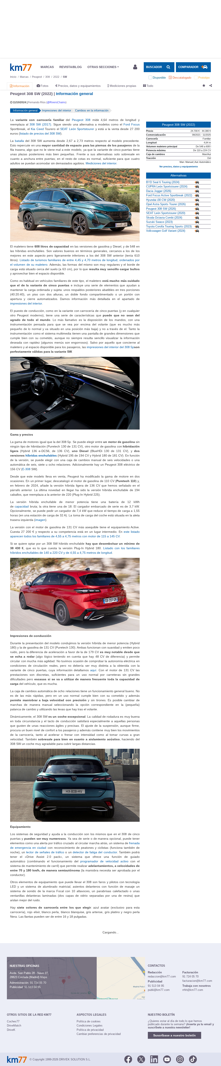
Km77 (21, 67)
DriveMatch (14, 1025)
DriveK (11, 1029)
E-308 (26, 469)
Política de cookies (89, 1021)
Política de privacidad (90, 1029)
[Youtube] (167, 1059)
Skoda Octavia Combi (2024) (164, 217)
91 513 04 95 (32, 987)
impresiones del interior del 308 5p (110, 347)
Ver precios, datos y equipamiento (178, 166)
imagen (40, 520)
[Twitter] (141, 1059)
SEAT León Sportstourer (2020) (165, 213)
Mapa (43, 977)
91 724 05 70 (38, 982)
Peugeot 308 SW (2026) (161, 208)
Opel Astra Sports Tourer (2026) (166, 204)
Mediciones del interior (101, 163)
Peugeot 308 (81, 120)
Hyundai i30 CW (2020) (160, 199)
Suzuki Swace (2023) (159, 222)
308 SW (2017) (40, 124)
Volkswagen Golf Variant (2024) (165, 230)
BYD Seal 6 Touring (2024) (162, 182)
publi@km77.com (159, 989)
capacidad (22, 506)
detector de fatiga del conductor (95, 852)
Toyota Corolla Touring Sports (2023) (169, 226)
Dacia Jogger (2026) (158, 191)
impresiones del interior (26, 303)
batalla (19, 141)
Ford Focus (131, 124)
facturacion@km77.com (197, 980)
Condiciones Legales (90, 1025)
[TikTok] (193, 1059)
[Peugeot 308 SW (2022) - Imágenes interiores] (75, 393)
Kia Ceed (37, 129)
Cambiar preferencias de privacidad (99, 1034)
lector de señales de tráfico (45, 852)
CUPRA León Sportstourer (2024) (166, 186)
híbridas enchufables (41, 455)
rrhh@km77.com (192, 989)
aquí (93, 670)
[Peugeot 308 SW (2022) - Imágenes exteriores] (75, 204)
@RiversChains (56, 102)
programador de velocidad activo (104, 861)
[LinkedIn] (154, 1059)
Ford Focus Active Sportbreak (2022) (169, 195)
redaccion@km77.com (162, 976)
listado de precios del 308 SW (40, 133)
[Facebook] (128, 1059)
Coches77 (13, 1021)
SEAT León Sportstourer (77, 129)
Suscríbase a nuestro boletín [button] (174, 1035)
